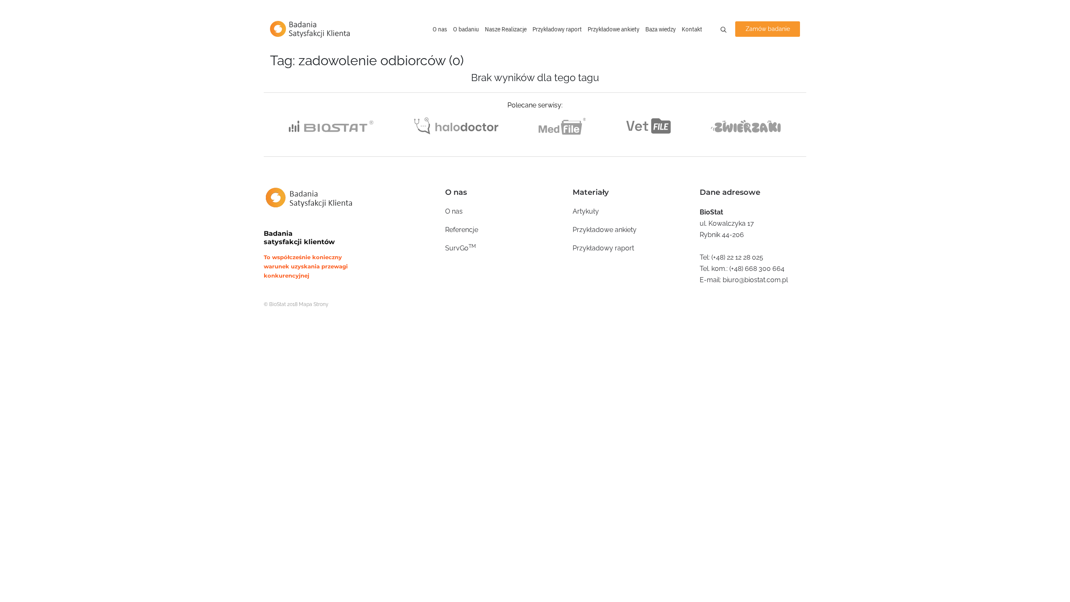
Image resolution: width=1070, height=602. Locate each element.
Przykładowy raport (557, 29)
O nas (440, 29)
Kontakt (692, 29)
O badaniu (466, 29)
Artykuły (586, 211)
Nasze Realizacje (506, 29)
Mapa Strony (314, 304)
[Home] (310, 29)
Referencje (461, 230)
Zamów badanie (768, 29)
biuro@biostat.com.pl (755, 280)
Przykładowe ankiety (613, 29)
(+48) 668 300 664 (757, 269)
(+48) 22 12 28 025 (737, 257)
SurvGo (460, 247)
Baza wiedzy (660, 29)
